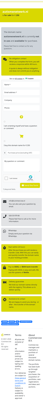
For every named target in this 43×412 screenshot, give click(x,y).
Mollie (26, 272)
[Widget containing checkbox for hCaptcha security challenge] (19, 178)
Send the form (31, 185)
